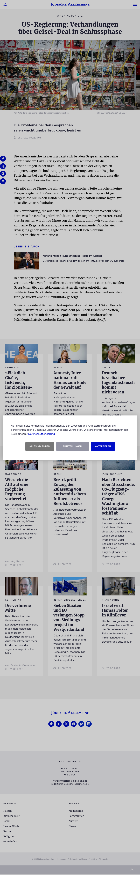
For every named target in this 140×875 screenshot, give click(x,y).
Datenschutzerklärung (41, 434)
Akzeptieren (103, 446)
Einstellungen (72, 446)
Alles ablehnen (39, 446)
